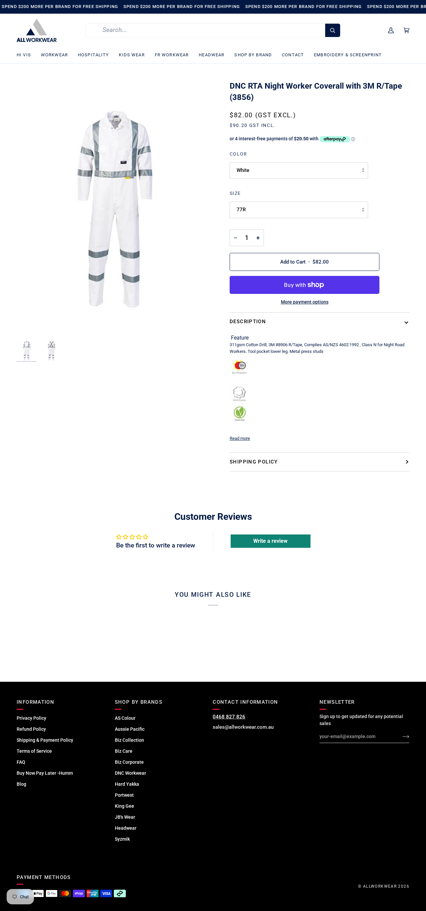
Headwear (125, 828)
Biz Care (123, 751)
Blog (21, 784)
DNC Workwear (130, 773)
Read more (240, 438)
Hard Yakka (127, 784)
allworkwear (380, 886)
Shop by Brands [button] (138, 702)
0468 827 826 (229, 717)
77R (241, 210)
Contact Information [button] (245, 702)
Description (248, 322)
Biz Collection (129, 740)
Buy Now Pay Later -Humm (45, 773)
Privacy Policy (31, 718)
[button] (26, 55)
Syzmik (122, 839)
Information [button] (35, 702)
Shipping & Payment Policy (45, 740)
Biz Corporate (129, 762)
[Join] (400, 736)
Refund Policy (31, 729)
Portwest (124, 795)
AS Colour (125, 718)
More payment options (304, 302)
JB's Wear (125, 817)
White (243, 170)
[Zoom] (115, 209)
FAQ (21, 762)
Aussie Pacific (129, 729)
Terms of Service (34, 751)
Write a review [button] (270, 541)
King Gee (124, 806)
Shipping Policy (254, 462)
